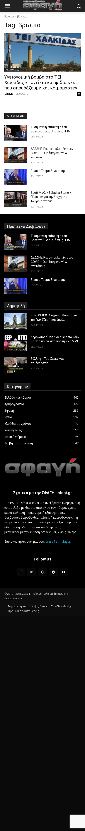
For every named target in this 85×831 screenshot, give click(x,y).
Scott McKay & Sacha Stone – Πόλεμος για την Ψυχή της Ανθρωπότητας (51, 197)
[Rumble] (42, 572)
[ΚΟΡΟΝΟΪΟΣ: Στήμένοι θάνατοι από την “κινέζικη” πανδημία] (15, 321)
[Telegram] (53, 572)
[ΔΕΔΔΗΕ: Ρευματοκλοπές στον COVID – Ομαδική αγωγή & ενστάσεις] (15, 155)
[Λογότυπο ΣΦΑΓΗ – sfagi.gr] (42, 467)
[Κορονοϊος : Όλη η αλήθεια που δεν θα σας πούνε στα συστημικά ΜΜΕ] (15, 343)
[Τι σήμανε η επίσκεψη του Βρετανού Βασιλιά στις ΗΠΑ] (15, 133)
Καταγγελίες (12, 69)
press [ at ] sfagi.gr (59, 541)
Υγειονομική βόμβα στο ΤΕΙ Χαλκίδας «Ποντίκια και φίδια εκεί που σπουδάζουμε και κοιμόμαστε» (40, 82)
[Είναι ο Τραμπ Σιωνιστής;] (15, 177)
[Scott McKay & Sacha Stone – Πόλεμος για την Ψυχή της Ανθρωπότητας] (15, 199)
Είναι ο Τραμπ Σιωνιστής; (48, 171)
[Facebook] (21, 572)
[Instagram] (31, 572)
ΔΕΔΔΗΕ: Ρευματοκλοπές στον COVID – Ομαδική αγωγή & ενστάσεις (52, 153)
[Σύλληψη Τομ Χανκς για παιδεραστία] (15, 365)
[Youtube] (64, 572)
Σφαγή (8, 93)
